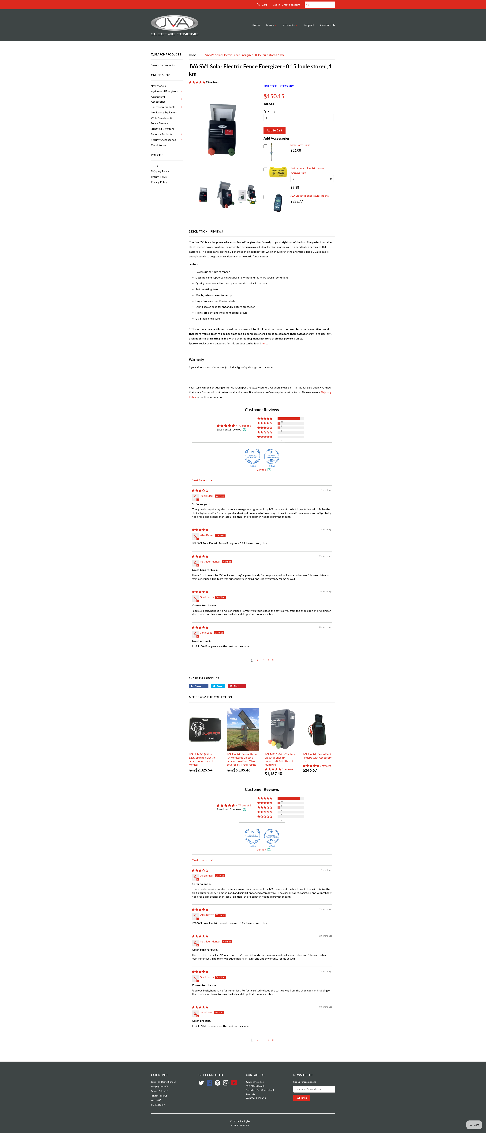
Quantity (269, 111)
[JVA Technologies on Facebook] (209, 1082)
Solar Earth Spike (300, 144)
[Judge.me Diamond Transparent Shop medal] (271, 456)
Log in (276, 4)
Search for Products (163, 65)
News (270, 25)
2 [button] (257, 660)
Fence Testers (159, 123)
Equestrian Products (163, 106)
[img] (200, 490)
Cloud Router (159, 145)
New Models (158, 85)
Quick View (272, 159)
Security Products (161, 134)
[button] (197, 82)
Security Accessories (163, 139)
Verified (261, 469)
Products (289, 25)
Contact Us (327, 25)
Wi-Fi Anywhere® (161, 117)
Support (309, 25)
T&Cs (154, 165)
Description (198, 231)
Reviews (216, 231)
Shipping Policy (160, 171)
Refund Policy (158, 1091)
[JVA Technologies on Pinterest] (217, 1082)
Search (154, 1100)
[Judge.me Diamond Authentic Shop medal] (252, 456)
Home (256, 25)
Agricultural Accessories (158, 99)
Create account (291, 4)
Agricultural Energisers (164, 91)
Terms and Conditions (162, 1081)
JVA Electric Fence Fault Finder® (309, 195)
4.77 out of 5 (243, 425)
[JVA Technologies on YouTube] (234, 1082)
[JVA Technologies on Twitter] (201, 1082)
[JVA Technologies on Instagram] (226, 1082)
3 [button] (263, 660)
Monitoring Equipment (164, 112)
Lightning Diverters (162, 128)
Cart (264, 4)
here (264, 343)
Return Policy (159, 176)
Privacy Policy (159, 182)
